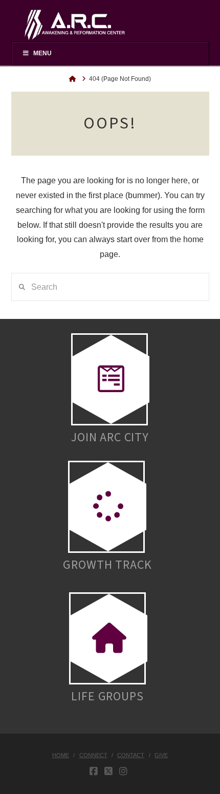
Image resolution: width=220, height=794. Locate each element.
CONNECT (93, 755)
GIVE (161, 755)
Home (60, 755)
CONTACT (130, 755)
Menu (42, 53)
